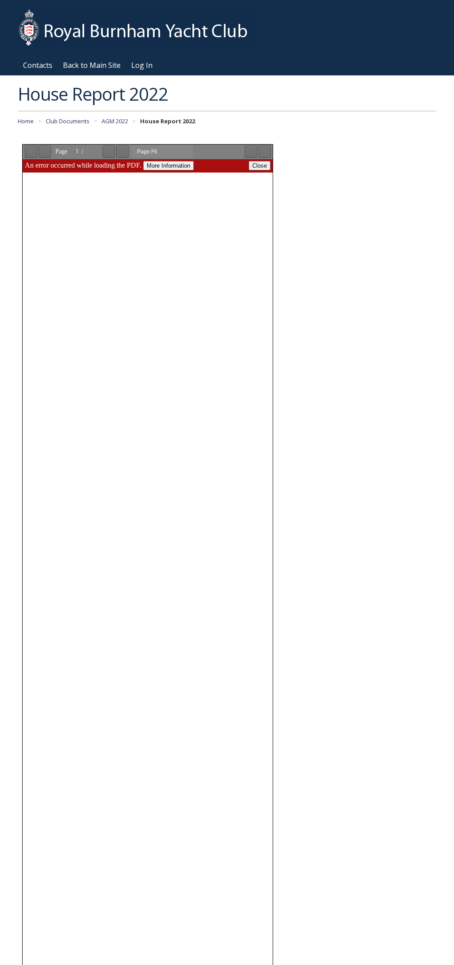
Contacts (37, 65)
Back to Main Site (92, 65)
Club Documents (68, 121)
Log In (142, 65)
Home (26, 121)
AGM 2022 (115, 121)
